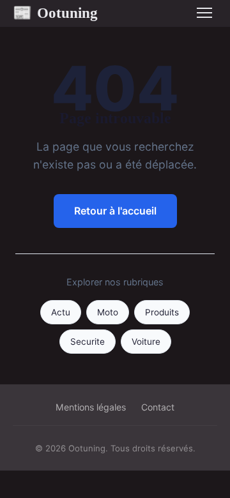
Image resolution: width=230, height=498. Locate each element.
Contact (157, 407)
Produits (162, 312)
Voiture (146, 341)
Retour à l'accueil (115, 210)
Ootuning (55, 12)
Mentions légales (91, 407)
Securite (87, 341)
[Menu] (204, 13)
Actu (60, 312)
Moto (107, 312)
